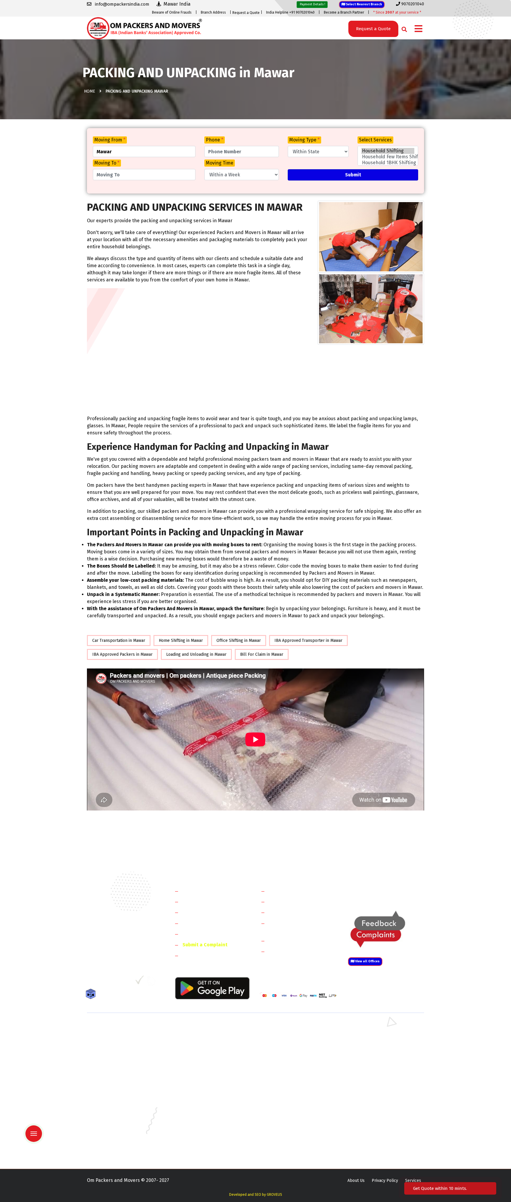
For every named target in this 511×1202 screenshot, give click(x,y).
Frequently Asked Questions (212, 923)
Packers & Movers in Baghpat (201, 1062)
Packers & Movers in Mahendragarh (293, 1045)
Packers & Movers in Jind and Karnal (381, 1045)
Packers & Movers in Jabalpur (375, 1105)
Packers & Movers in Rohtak (373, 1027)
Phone (214, 140)
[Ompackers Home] (144, 27)
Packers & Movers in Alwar (199, 1070)
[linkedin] (115, 982)
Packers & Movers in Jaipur (112, 1113)
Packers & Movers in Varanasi (114, 1148)
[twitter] (102, 982)
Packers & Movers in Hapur (285, 1062)
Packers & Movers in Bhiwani (201, 1045)
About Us (356, 1180)
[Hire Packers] (92, 995)
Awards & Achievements (208, 901)
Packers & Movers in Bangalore (376, 1079)
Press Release (197, 955)
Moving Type (304, 140)
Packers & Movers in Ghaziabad (289, 1053)
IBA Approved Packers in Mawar (122, 654)
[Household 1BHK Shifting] (387, 163)
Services (413, 1180)
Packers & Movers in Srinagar (201, 1139)
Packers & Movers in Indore (286, 1105)
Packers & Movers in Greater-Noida (293, 1096)
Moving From (109, 140)
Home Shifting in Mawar (181, 640)
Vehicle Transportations (295, 912)
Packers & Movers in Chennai (114, 1096)
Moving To (106, 163)
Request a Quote (246, 13)
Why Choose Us (198, 934)
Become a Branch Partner (344, 12)
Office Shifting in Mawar (238, 640)
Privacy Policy (385, 1180)
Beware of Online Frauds (172, 12)
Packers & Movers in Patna (285, 1130)
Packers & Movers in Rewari (200, 1036)
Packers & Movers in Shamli (373, 1062)
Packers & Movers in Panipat (373, 1036)
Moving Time (219, 163)
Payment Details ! (312, 4)
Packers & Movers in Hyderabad (204, 1105)
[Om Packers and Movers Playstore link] (212, 988)
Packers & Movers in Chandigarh (377, 1087)
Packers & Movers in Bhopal (200, 1087)
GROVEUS (274, 1195)
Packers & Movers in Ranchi (113, 1139)
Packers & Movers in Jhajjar (285, 1036)
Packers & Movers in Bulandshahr (119, 1062)
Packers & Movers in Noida (112, 1053)
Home (89, 91)
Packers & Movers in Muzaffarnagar (120, 1070)
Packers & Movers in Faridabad (116, 1027)
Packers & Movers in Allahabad (289, 1079)
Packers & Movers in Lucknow (115, 1122)
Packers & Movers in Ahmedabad (118, 1079)
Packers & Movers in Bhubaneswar (293, 1087)
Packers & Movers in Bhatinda (115, 1087)
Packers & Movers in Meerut (200, 1053)
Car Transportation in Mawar (118, 640)
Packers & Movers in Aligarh (200, 1079)
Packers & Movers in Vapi (370, 1139)
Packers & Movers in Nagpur (114, 1130)
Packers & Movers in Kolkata (374, 1113)
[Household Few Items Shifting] (387, 157)
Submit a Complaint (204, 945)
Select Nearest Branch (363, 4)
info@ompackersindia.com (392, 891)
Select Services (375, 140)
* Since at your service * (397, 12)
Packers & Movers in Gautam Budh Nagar (385, 1053)
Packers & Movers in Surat (285, 1139)
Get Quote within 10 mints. (441, 1188)
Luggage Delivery (298, 940)
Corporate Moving (288, 901)
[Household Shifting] (387, 151)
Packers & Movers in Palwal (113, 1045)
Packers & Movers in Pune (371, 1130)
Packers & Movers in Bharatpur (289, 1070)
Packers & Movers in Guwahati (375, 1096)
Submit (353, 175)
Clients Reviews (199, 912)
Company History (201, 891)
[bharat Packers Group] (152, 982)
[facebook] (91, 982)
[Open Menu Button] (418, 29)
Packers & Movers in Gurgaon (201, 1027)
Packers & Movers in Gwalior (114, 1105)
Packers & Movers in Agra (371, 1070)
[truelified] (140, 982)
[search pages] (402, 28)
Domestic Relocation (291, 891)
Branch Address (213, 12)
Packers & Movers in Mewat (286, 1027)
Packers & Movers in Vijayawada (203, 1148)
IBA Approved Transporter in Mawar (308, 640)
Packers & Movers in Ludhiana (202, 1122)
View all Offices (367, 961)
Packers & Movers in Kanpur (287, 1113)
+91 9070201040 (120, 950)
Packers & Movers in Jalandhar (202, 1113)
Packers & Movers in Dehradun (203, 1096)
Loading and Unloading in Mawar (196, 654)
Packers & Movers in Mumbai (374, 1122)
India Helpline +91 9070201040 (290, 12)
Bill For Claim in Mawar (261, 654)
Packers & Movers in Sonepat (115, 1036)
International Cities (290, 951)
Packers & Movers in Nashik (200, 1130)
